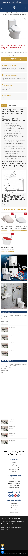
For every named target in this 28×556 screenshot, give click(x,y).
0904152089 (12, 2)
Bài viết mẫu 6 (12, 350)
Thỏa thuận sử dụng (14, 467)
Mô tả (4, 105)
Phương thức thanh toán (14, 481)
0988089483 (18, 2)
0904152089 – (15, 98)
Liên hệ (14, 471)
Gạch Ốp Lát (14, 507)
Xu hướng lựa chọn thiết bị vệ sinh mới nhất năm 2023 (18, 365)
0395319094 (5, 2)
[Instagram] (18, 495)
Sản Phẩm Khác (14, 512)
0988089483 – (9, 98)
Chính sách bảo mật (14, 469)
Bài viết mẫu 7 (12, 343)
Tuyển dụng (14, 465)
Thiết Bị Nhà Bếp (14, 505)
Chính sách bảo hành (14, 485)
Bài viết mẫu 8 (12, 335)
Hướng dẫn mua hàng (14, 479)
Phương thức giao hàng (14, 483)
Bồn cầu (8, 12)
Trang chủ (3, 12)
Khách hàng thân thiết (14, 487)
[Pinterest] (15, 495)
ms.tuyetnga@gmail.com (12, 523)
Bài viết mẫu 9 (12, 327)
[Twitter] (12, 495)
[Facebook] (9, 495)
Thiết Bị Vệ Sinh (14, 503)
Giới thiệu (14, 462)
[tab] (4, 105)
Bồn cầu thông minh (16, 12)
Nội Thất (14, 510)
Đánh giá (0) (12, 105)
